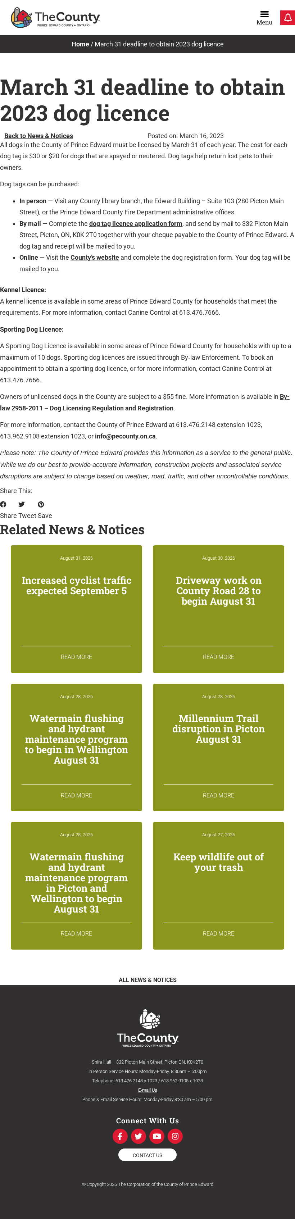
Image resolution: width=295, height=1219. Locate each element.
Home (80, 44)
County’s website (95, 257)
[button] (8, 510)
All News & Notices (148, 980)
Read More (76, 657)
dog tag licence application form (135, 223)
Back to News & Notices (38, 136)
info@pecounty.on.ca (125, 436)
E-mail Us (147, 1090)
